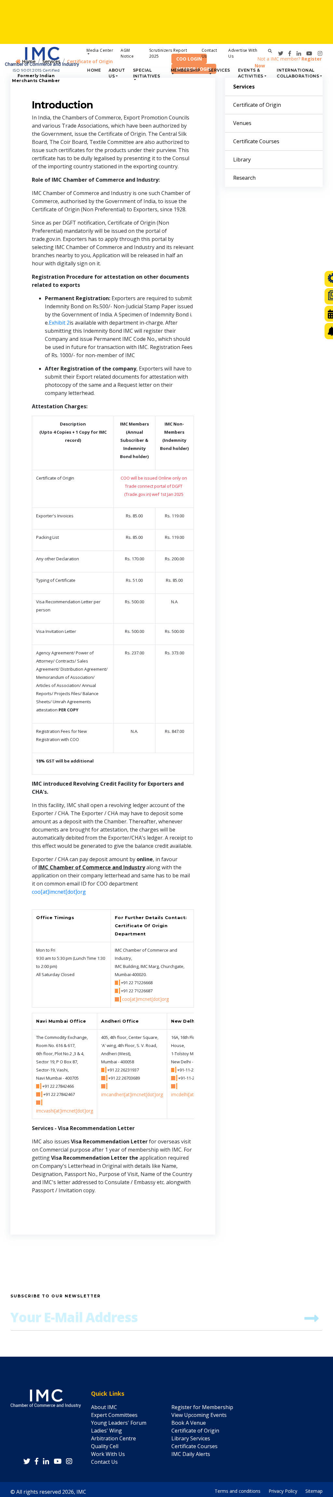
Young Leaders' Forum (118, 1422)
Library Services (190, 1438)
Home (94, 70)
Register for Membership (202, 1407)
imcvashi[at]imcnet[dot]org (64, 1111)
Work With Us (108, 1454)
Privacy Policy (283, 1489)
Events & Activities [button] (250, 73)
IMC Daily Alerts (190, 1454)
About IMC (104, 1407)
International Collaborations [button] (298, 73)
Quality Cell (104, 1446)
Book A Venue (188, 1422)
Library (242, 159)
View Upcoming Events (199, 1415)
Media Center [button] (100, 50)
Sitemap (314, 1489)
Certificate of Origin (257, 104)
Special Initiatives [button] (146, 73)
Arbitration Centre (113, 1438)
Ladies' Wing (106, 1430)
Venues (242, 123)
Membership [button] (186, 70)
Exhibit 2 (59, 322)
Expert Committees (114, 1415)
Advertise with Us (242, 53)
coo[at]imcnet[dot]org (59, 891)
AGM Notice (127, 53)
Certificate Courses (256, 141)
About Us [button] (117, 73)
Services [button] (219, 70)
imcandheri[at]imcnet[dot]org (132, 1094)
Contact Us (209, 53)
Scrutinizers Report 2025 (168, 53)
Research (244, 177)
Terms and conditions (237, 1489)
